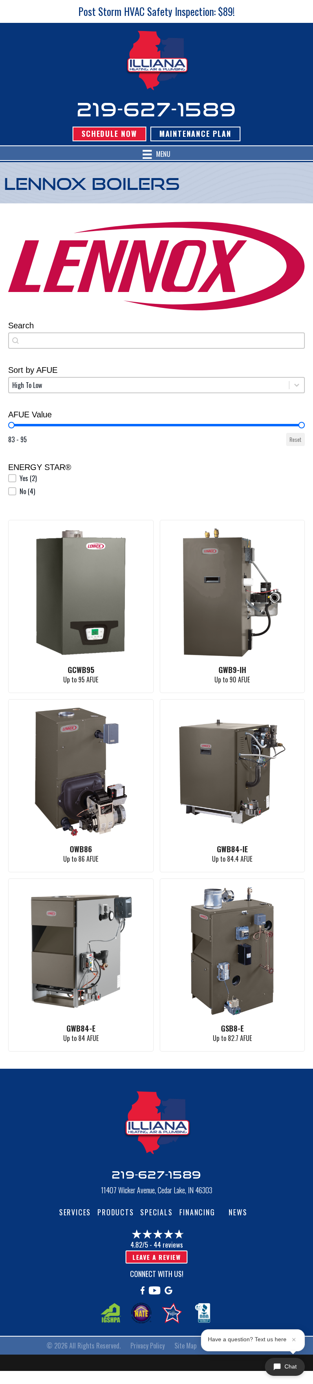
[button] (156, 478)
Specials (156, 1212)
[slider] (11, 425)
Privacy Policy (147, 1346)
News (238, 1212)
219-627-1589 (156, 109)
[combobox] (156, 340)
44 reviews (168, 1244)
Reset (295, 439)
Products (115, 1212)
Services (75, 1212)
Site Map (185, 1346)
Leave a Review (156, 1257)
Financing (197, 1212)
